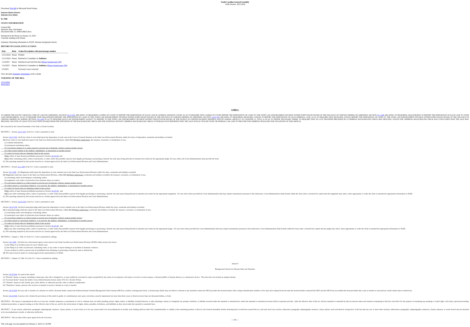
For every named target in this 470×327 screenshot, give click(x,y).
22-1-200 (380, 115)
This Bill (13, 8)
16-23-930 (13, 296)
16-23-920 (13, 291)
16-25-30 (55, 156)
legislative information (21, 74)
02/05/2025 (5, 84)
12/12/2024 (5, 82)
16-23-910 (13, 274)
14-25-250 (216, 117)
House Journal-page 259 (51, 62)
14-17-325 (71, 115)
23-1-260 (40, 119)
